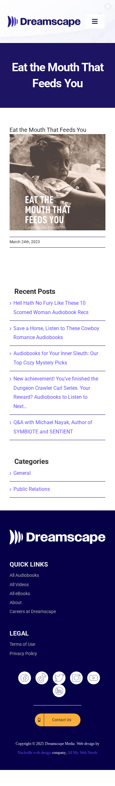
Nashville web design (34, 752)
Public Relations (31, 489)
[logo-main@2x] (44, 18)
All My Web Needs (82, 752)
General (22, 473)
